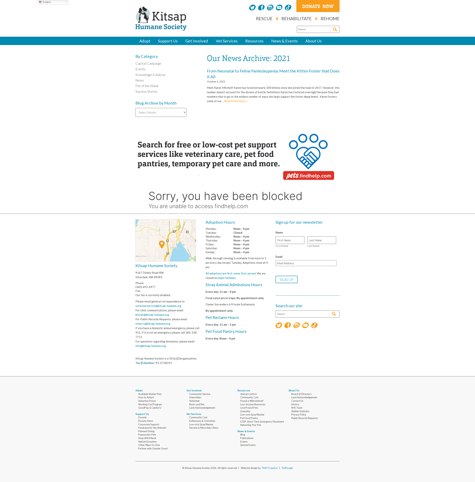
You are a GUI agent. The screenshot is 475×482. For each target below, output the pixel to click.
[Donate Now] (318, 6)
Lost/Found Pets (249, 407)
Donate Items (145, 420)
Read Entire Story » (236, 101)
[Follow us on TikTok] (288, 8)
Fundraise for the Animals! (152, 427)
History (295, 404)
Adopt (144, 41)
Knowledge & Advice (150, 75)
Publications (246, 438)
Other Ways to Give (149, 444)
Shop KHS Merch (147, 438)
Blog (242, 434)
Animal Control (248, 393)
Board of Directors (301, 393)
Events (140, 69)
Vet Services (227, 41)
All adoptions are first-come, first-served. (231, 273)
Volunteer (194, 400)
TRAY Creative (269, 467)
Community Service (199, 393)
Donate (142, 417)
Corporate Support (148, 424)
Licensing (245, 411)
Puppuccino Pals (147, 434)
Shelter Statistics (300, 411)
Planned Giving (146, 431)
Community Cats (198, 417)
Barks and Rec (196, 404)
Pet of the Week (147, 86)
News (139, 80)
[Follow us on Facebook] (261, 8)
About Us (313, 41)
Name (279, 232)
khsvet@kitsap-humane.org (152, 314)
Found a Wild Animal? (252, 400)
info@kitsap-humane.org (150, 345)
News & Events (284, 41)
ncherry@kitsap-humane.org (152, 323)
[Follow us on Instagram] (270, 8)
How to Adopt (146, 397)
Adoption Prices (147, 400)
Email (279, 256)
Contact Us (297, 400)
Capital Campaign (148, 63)
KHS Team (296, 407)
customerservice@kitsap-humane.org (158, 305)
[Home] (160, 26)
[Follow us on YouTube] (279, 8)
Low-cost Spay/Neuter (201, 424)
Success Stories (146, 91)
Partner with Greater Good (153, 448)
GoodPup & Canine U (149, 407)
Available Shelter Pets (150, 393)
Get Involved (196, 41)
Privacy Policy (298, 414)
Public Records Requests (304, 418)
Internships (195, 397)
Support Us (168, 41)
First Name (282, 245)
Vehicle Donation (147, 441)
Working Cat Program (150, 404)
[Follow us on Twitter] (252, 8)
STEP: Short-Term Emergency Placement (262, 421)
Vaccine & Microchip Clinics (203, 427)
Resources (254, 41)
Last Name (313, 245)
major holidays (227, 277)
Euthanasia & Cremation (202, 420)
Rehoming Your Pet (250, 424)
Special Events (248, 444)
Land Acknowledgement (202, 407)
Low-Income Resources (252, 404)
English (46, 2)
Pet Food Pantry (249, 418)
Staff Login (287, 467)
